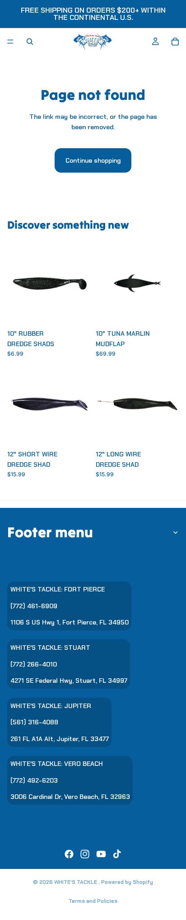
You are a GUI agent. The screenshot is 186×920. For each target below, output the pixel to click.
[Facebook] (69, 854)
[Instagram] (84, 854)
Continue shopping (93, 160)
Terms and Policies (93, 901)
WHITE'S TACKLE (76, 882)
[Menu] (10, 41)
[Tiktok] (117, 854)
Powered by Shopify (127, 882)
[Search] (30, 42)
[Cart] (175, 42)
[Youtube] (101, 854)
